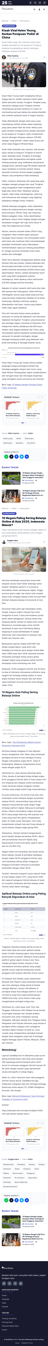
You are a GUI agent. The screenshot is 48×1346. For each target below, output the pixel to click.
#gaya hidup (32, 1178)
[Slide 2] (24, 1148)
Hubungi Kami (7, 1322)
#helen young (7, 438)
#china (18, 438)
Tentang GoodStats (9, 1318)
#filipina (6, 1173)
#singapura (31, 1173)
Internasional (24, 21)
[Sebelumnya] (38, 397)
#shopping (21, 1164)
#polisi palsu (7, 443)
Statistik (5, 1307)
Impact (4, 1330)
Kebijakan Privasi (27, 1343)
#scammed (31, 443)
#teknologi (7, 1182)
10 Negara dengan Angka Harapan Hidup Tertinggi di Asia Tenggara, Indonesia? (33, 475)
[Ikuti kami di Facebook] (30, 2)
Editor (30, 433)
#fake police (29, 438)
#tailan (17, 1169)
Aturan (17, 1343)
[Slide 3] (26, 1148)
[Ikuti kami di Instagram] (39, 2)
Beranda (5, 21)
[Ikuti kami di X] (35, 2)
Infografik (5, 1299)
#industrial (7, 1178)
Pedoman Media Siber (10, 1326)
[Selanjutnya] (42, 397)
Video (4, 1303)
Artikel (14, 21)
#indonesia (7, 1169)
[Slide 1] (22, 1148)
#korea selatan (18, 1173)
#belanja (32, 1164)
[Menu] (44, 9)
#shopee (42, 1164)
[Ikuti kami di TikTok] (44, 2)
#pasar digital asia (21, 1182)
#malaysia (26, 1169)
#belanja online (8, 1164)
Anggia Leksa (13, 1159)
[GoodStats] (9, 9)
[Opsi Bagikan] (44, 57)
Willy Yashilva (13, 433)
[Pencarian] (35, 9)
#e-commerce (19, 1178)
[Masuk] (39, 9)
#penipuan (19, 443)
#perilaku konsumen (10, 1186)
